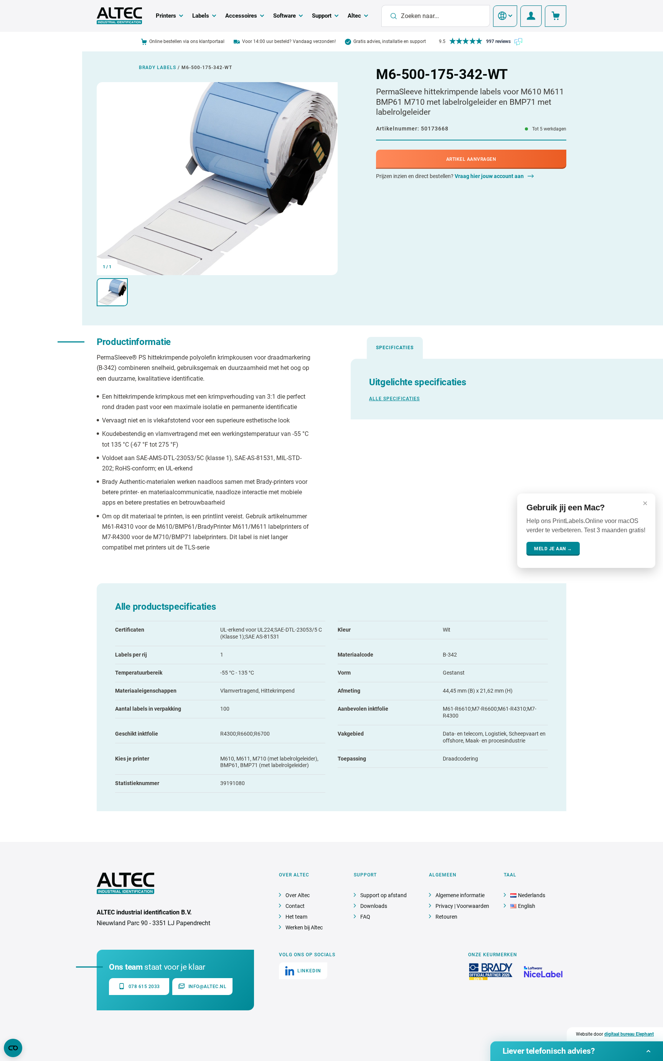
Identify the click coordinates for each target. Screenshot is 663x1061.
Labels (200, 15)
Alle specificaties (394, 398)
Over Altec (297, 895)
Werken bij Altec (304, 927)
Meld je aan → (553, 548)
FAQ (365, 916)
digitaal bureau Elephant (629, 1034)
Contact (295, 906)
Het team (296, 916)
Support (322, 15)
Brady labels (157, 67)
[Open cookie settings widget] (13, 1048)
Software (284, 15)
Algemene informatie (460, 895)
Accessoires (241, 15)
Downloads (373, 906)
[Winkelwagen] (555, 16)
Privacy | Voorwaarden (462, 906)
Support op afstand (383, 895)
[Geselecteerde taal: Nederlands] (505, 16)
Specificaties (395, 347)
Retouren (446, 916)
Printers (166, 15)
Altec (354, 15)
